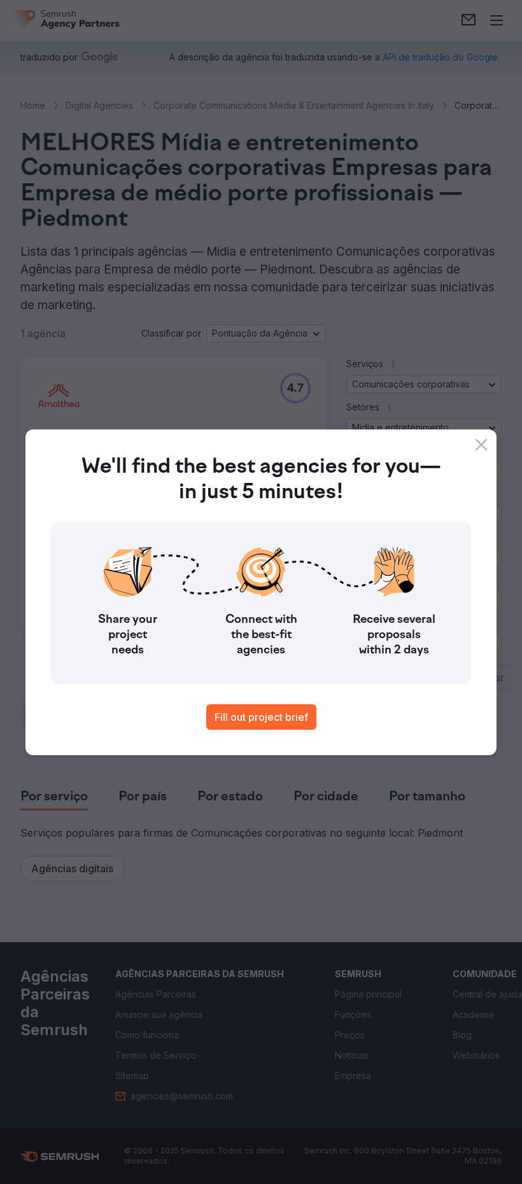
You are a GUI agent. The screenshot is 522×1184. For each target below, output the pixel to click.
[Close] (481, 444)
